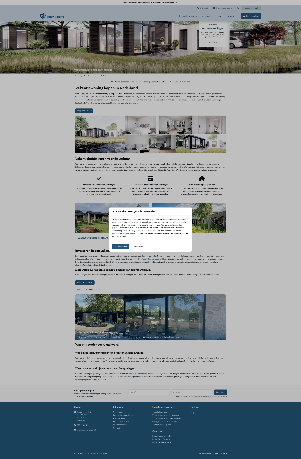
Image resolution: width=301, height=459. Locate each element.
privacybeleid (117, 233)
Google (126, 233)
